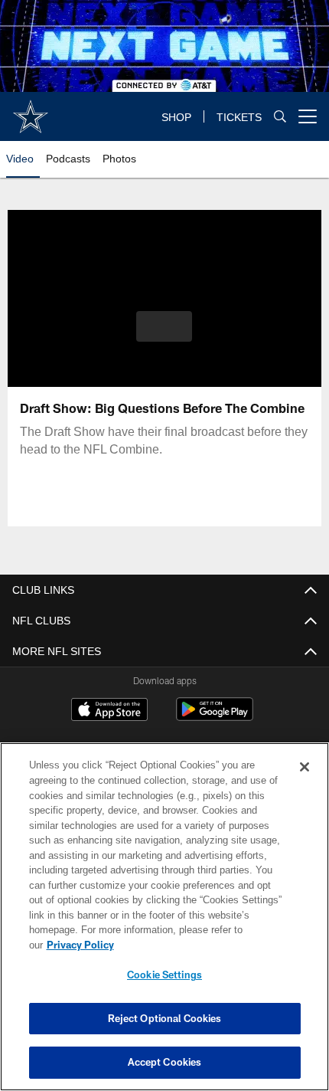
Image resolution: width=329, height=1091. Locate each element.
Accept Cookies (165, 1062)
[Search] (280, 116)
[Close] (304, 767)
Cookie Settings (164, 974)
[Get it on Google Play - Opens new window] (214, 717)
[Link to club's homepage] (30, 110)
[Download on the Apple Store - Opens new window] (109, 711)
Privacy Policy (80, 945)
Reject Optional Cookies (165, 1018)
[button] (164, 326)
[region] (164, 916)
